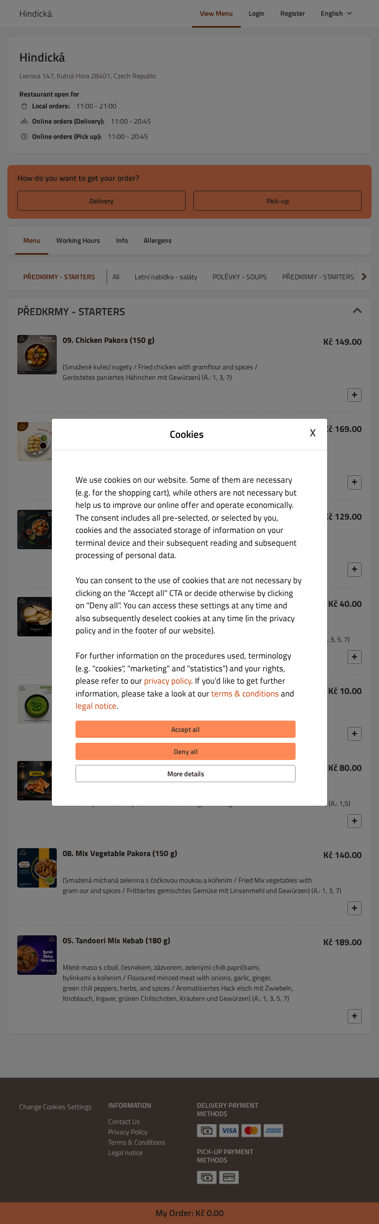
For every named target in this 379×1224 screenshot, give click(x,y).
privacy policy (167, 680)
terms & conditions (245, 693)
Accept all (185, 729)
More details (185, 773)
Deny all (186, 751)
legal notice (96, 705)
